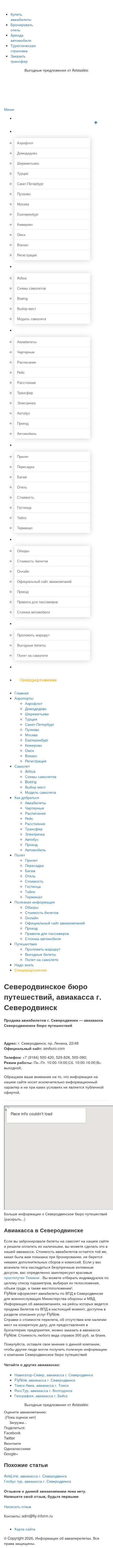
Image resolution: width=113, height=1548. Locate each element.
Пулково (23, 193)
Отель (22, 487)
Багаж (22, 476)
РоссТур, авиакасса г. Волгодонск (43, 1390)
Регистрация (27, 254)
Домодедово (27, 153)
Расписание (26, 362)
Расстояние (26, 382)
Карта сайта (24, 1529)
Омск (21, 234)
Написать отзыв (17, 1506)
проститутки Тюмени (21, 1277)
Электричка (26, 402)
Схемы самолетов (31, 288)
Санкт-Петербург (30, 183)
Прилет (23, 456)
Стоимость (25, 497)
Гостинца (24, 507)
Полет (26, 444)
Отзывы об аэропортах (32, 13)
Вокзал (22, 244)
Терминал (25, 527)
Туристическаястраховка (23, 48)
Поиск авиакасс (26, 30)
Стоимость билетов (32, 561)
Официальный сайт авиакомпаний (44, 581)
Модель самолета (31, 318)
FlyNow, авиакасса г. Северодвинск (44, 1380)
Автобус (23, 413)
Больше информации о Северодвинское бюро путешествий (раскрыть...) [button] (55, 1216)
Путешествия (33, 623)
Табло (21, 517)
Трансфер (25, 392)
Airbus (22, 277)
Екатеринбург (28, 214)
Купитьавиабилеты (21, 16)
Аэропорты (30, 131)
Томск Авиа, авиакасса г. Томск (41, 1385)
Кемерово (25, 224)
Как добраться (34, 330)
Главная (28, 118)
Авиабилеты (27, 341)
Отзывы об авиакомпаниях (35, 8)
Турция (22, 173)
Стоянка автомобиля (33, 611)
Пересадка (25, 466)
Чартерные (25, 351)
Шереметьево (28, 163)
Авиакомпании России (32, 2)
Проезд (23, 423)
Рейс (21, 372)
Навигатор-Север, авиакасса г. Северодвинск (53, 1374)
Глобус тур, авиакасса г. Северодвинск (37, 1481)
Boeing (22, 298)
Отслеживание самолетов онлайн (41, 19)
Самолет (28, 266)
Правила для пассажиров (37, 601)
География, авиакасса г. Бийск (41, 1395)
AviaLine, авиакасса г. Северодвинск (35, 1475)
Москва (23, 204)
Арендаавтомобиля (21, 37)
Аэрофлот (25, 142)
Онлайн (23, 571)
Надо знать (31, 666)
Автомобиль (27, 433)
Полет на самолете (32, 655)
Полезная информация (42, 539)
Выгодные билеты (31, 645)
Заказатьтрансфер (19, 58)
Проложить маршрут (33, 634)
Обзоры (23, 550)
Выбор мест (26, 308)
